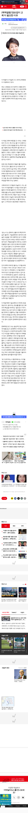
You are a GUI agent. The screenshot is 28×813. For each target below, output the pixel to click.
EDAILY (2, 6)
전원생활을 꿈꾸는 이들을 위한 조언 (11, 426)
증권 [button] (14, 525)
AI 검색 (22, 6)
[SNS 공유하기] (25, 24)
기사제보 (10, 806)
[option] (14, 2)
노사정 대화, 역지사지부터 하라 (10, 429)
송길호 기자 (11, 23)
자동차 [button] (22, 612)
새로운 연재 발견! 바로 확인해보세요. (13, 130)
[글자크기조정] (22, 24)
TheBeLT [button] (14, 612)
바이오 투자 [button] (5, 612)
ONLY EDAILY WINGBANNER (14, 6)
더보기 (23, 584)
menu (26, 6)
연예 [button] (22, 525)
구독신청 (17, 806)
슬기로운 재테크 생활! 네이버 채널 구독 (13, 127)
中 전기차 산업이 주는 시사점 (9, 424)
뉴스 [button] (5, 525)
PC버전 (24, 805)
